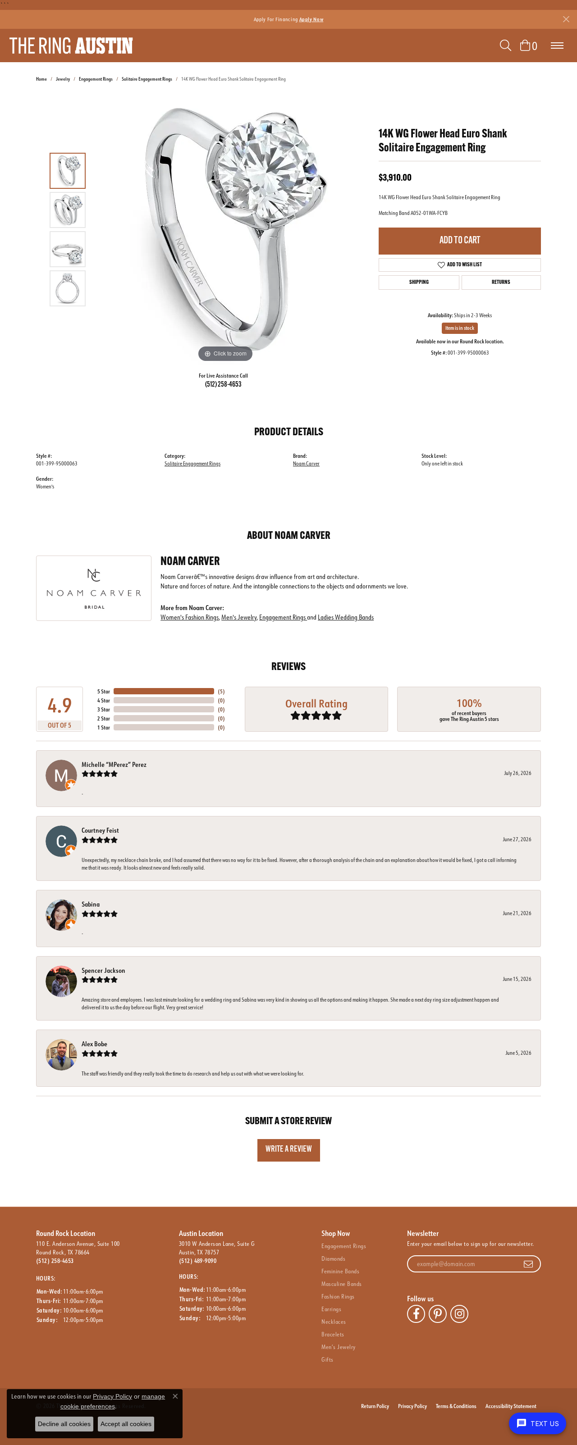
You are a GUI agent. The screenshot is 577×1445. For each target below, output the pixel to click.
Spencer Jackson (103, 970)
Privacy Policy (412, 1405)
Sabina (91, 904)
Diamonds (333, 1258)
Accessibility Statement (510, 1405)
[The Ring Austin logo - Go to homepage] (71, 45)
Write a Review (289, 1149)
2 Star (103, 718)
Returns (501, 282)
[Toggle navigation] (557, 45)
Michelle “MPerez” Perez (114, 764)
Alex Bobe (94, 1043)
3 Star (103, 709)
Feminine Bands (340, 1271)
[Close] (566, 19)
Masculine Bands (341, 1283)
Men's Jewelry (238, 617)
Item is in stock (459, 328)
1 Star (103, 727)
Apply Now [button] (311, 19)
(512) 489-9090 (198, 1260)
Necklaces (333, 1321)
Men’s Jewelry (338, 1346)
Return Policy (375, 1405)
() (221, 691)
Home (41, 79)
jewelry (63, 79)
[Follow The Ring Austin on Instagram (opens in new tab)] (459, 1314)
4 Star (103, 700)
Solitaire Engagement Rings (147, 79)
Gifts (327, 1359)
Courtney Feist (100, 830)
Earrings (331, 1309)
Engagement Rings (96, 79)
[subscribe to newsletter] (528, 1264)
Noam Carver (306, 463)
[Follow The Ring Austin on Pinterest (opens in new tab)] (438, 1314)
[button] (505, 45)
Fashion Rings (337, 1296)
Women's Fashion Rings (189, 617)
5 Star (103, 691)
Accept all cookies (126, 1423)
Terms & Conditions (456, 1405)
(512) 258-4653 (223, 384)
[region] (225, 229)
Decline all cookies (64, 1423)
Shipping (419, 282)
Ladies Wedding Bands (346, 617)
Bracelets (332, 1334)
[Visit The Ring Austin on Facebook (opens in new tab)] (416, 1314)
